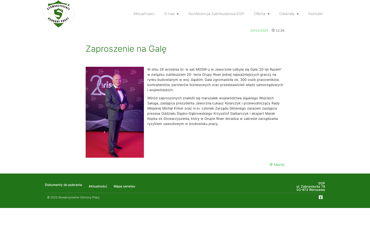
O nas (169, 14)
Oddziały (286, 14)
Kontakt (315, 14)
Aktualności (144, 14)
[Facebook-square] (321, 197)
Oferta (259, 14)
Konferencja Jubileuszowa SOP (216, 14)
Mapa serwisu (124, 186)
